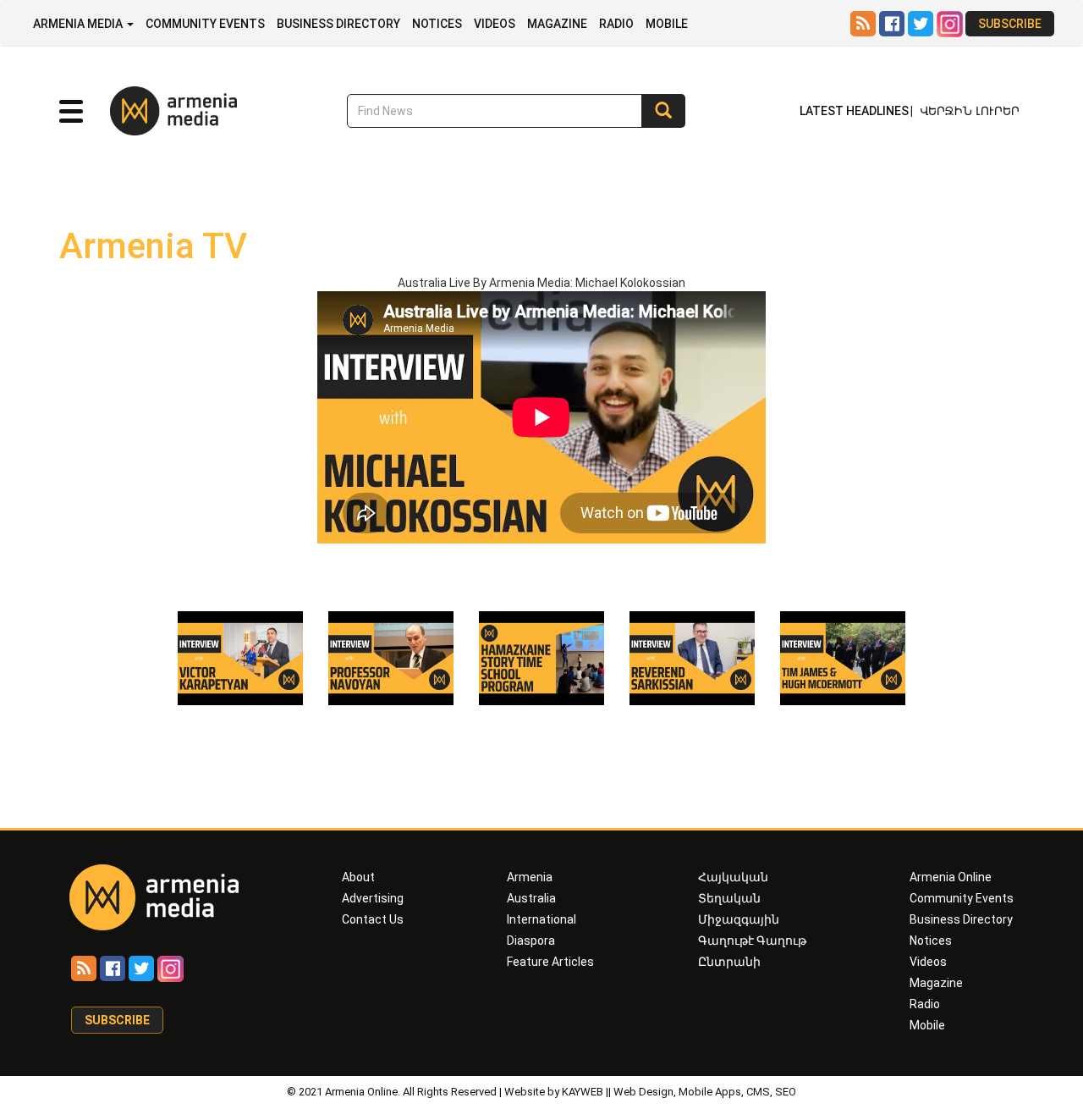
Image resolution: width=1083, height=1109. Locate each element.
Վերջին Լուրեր (970, 111)
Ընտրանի (729, 961)
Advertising (373, 898)
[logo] (148, 110)
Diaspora (531, 940)
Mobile (667, 23)
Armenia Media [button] (79, 23)
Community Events (205, 23)
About (358, 877)
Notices (437, 23)
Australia (531, 898)
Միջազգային (738, 919)
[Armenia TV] (240, 657)
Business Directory (338, 23)
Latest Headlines (854, 111)
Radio (616, 23)
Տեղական (729, 898)
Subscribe (1010, 23)
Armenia (529, 877)
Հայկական (733, 877)
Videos (494, 23)
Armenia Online (951, 877)
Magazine (557, 23)
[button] (71, 112)
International (541, 919)
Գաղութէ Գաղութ (752, 940)
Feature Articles (550, 961)
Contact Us (373, 919)
